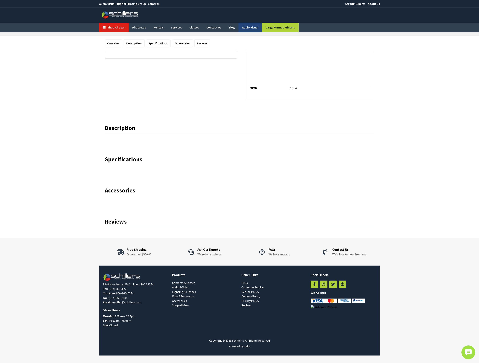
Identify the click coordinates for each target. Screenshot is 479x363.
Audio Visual (250, 27)
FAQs (244, 283)
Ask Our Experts (355, 4)
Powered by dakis (240, 346)
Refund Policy (250, 292)
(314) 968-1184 (118, 298)
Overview (113, 43)
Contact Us (213, 27)
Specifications (158, 43)
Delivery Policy (250, 296)
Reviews (202, 43)
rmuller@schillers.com (126, 302)
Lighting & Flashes (184, 292)
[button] (114, 27)
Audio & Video (180, 287)
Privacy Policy (250, 301)
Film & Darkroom (183, 296)
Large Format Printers (280, 27)
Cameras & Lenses (183, 283)
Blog (232, 27)
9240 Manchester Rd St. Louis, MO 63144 (128, 284)
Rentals (159, 27)
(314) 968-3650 (118, 289)
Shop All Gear (180, 305)
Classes (194, 27)
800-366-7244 (124, 293)
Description (134, 43)
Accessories (182, 43)
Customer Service (252, 287)
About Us (374, 4)
